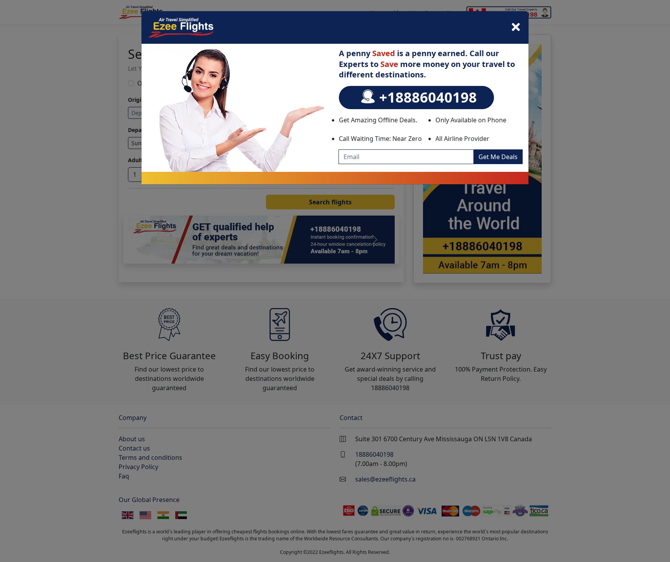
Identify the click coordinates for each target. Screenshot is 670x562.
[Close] (515, 27)
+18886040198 (426, 97)
